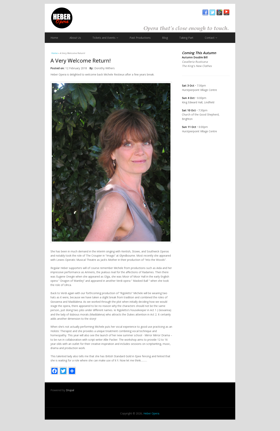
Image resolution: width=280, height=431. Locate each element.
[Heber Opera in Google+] (219, 13)
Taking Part (186, 37)
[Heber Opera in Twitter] (212, 13)
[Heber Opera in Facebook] (205, 13)
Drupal (70, 390)
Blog (165, 37)
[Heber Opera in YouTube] (226, 13)
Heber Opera (151, 413)
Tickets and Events (103, 37)
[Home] (140, 18)
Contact (209, 37)
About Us (75, 37)
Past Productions (140, 37)
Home (54, 37)
